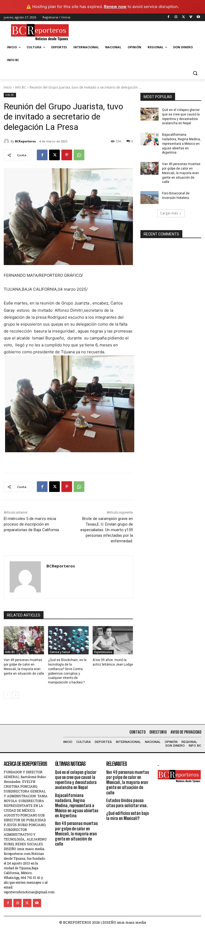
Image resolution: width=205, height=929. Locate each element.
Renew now (115, 6)
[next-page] (15, 695)
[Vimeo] (191, 17)
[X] (183, 17)
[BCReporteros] (7, 141)
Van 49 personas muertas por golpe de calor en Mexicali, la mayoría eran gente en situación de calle (181, 173)
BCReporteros (25, 141)
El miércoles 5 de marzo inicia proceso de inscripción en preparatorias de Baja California (31, 524)
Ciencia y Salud (60, 652)
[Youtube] (198, 17)
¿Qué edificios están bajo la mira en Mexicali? (127, 816)
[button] (195, 73)
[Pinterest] (66, 155)
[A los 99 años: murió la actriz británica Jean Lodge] (113, 640)
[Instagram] (176, 17)
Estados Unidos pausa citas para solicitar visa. (127, 803)
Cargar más (169, 213)
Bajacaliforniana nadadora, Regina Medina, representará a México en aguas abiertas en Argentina (181, 143)
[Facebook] (168, 17)
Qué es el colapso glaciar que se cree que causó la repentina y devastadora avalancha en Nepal (76, 780)
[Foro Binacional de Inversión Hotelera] (149, 197)
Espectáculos (103, 652)
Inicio (8, 87)
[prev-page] (7, 695)
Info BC (20, 87)
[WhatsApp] (79, 155)
